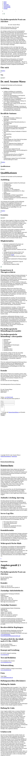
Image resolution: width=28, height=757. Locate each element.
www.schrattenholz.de (6, 670)
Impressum (14, 456)
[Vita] (3, 70)
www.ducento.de (5, 654)
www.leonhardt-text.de (6, 662)
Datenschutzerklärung (13, 412)
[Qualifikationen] (3, 162)
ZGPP (12, 254)
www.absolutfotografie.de (7, 677)
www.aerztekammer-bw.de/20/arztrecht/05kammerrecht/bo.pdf (10, 635)
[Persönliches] (3, 210)
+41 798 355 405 (9, 397)
